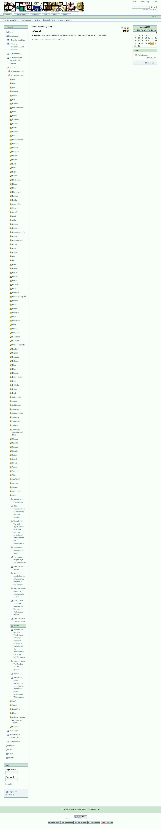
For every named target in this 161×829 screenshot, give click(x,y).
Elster (14, 160)
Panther (15, 349)
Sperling (15, 451)
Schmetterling (17, 413)
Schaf (14, 401)
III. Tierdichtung (15, 54)
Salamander (16, 397)
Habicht (15, 224)
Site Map (135, 2)
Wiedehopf (16, 491)
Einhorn (15, 148)
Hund (14, 248)
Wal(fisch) (16, 479)
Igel (13, 260)
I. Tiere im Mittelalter (17, 40)
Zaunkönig (16, 709)
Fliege (14, 184)
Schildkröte (16, 405)
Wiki (45, 14)
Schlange (15, 409)
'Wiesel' (16, 674)
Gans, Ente (16, 204)
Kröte (14, 289)
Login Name (11, 770)
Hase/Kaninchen (18, 232)
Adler (14, 83)
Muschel (15, 333)
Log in (154, 17)
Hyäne (14, 252)
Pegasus (15, 357)
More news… (150, 63)
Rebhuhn (15, 385)
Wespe (15, 487)
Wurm (14, 705)
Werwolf (15, 483)
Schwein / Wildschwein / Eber (17, 432)
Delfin (14, 128)
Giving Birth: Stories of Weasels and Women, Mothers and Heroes (18, 608)
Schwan (15, 425)
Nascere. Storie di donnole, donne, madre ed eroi (19, 593)
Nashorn (15, 341)
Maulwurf (15, 313)
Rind (14, 393)
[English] (127, 31)
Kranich (15, 276)
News (55, 14)
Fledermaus (16, 180)
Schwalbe (16, 421)
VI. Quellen (14, 731)
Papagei (15, 353)
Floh (14, 188)
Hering (14, 236)
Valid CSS (93, 822)
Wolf (14, 701)
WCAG (67, 822)
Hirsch (14, 244)
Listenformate (15, 741)
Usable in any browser (107, 822)
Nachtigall (16, 337)
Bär (13, 99)
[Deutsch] (124, 31)
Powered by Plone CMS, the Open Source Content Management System (80, 816)
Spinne (14, 455)
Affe (13, 87)
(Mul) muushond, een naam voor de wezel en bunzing (19, 511)
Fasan (14, 176)
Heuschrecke (17, 240)
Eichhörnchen (17, 140)
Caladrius (15, 119)
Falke (14, 172)
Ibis (13, 256)
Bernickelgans (17, 107)
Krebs (14, 280)
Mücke (14, 329)
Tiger (14, 475)
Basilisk (15, 103)
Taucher (15, 471)
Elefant (14, 156)
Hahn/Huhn (16, 228)
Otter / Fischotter (18, 345)
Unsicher (15, 727)
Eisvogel (15, 152)
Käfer (14, 264)
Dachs (14, 124)
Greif (14, 216)
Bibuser (36, 39)
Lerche (15, 300)
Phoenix (15, 373)
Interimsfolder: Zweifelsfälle (15, 736)
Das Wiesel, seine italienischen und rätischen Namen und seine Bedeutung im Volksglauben (19, 687)
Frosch (15, 196)
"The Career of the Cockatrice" (19, 620)
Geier (14, 208)
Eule (14, 168)
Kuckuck (15, 292)
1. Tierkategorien (17, 71)
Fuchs (14, 200)
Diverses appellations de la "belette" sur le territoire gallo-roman (19, 578)
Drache (15, 132)
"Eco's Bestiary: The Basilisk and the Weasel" (20, 665)
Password (10, 777)
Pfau (14, 365)
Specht (15, 443)
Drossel (15, 136)
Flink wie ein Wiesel (18, 568)
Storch (14, 459)
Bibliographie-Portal (44, 6)
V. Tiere (37, 20)
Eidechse (15, 144)
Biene (14, 115)
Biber (14, 111)
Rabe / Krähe (17, 377)
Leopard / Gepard (19, 297)
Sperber (15, 447)
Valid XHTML (80, 822)
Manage (35, 14)
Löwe (14, 305)
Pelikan (15, 361)
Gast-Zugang (146, 56)
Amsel (14, 95)
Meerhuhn (16, 321)
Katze (14, 272)
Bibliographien (21, 14)
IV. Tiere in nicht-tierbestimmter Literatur (16, 60)
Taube (14, 467)
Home (8, 14)
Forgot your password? (11, 793)
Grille (14, 220)
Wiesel (60, 20)
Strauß (14, 463)
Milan (14, 325)
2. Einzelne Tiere (49, 20)
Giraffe (14, 212)
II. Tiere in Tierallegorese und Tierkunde (17, 47)
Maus (14, 317)
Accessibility (144, 2)
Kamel (14, 268)
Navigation (9, 27)
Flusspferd (16, 192)
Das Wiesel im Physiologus (19, 500)
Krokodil (15, 284)
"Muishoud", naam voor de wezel (19, 550)
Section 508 (54, 822)
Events (66, 14)
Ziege (14, 713)
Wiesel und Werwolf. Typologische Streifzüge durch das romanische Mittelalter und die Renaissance (19, 532)
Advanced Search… (150, 10)
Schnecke (16, 417)
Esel (14, 164)
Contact (154, 2)
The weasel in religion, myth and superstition (20, 559)
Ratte (14, 381)
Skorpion (15, 439)
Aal (13, 79)
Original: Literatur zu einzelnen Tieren (18, 720)
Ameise (15, 91)
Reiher (14, 389)
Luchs (14, 309)
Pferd (14, 369)
